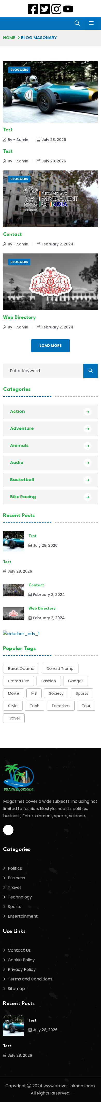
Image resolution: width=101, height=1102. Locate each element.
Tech (34, 705)
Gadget (75, 681)
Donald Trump (60, 668)
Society (56, 693)
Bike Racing (23, 497)
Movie (13, 693)
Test (8, 130)
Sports (82, 693)
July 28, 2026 (54, 139)
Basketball (22, 480)
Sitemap (16, 988)
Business (16, 878)
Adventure (22, 428)
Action (17, 411)
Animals (19, 445)
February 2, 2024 (57, 244)
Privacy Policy (22, 969)
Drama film (18, 681)
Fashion (48, 681)
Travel (14, 718)
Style (13, 705)
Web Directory (19, 317)
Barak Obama (21, 668)
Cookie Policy (21, 960)
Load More (51, 345)
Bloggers (19, 70)
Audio (16, 463)
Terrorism (61, 705)
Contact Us (19, 950)
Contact (12, 234)
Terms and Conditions (30, 979)
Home (9, 38)
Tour (86, 705)
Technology (20, 897)
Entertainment (23, 916)
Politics (15, 868)
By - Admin (18, 139)
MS (34, 693)
